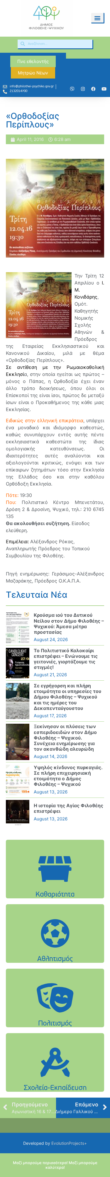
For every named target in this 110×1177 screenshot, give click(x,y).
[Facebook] (93, 89)
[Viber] (72, 89)
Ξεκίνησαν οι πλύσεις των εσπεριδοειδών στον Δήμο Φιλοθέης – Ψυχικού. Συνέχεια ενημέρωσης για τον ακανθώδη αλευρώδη (65, 737)
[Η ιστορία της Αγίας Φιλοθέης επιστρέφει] (17, 812)
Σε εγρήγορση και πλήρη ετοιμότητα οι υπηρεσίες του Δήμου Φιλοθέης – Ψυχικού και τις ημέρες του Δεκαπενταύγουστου (67, 697)
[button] (97, 18)
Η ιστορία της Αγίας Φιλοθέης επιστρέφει (68, 808)
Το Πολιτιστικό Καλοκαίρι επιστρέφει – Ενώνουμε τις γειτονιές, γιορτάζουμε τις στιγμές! (66, 659)
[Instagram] (82, 89)
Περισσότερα (55, 883)
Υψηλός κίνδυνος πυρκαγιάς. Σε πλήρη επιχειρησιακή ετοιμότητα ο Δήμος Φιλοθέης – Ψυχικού (68, 775)
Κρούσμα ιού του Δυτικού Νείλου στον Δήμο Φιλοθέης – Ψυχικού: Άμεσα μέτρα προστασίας (69, 623)
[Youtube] (104, 89)
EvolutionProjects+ (69, 1143)
